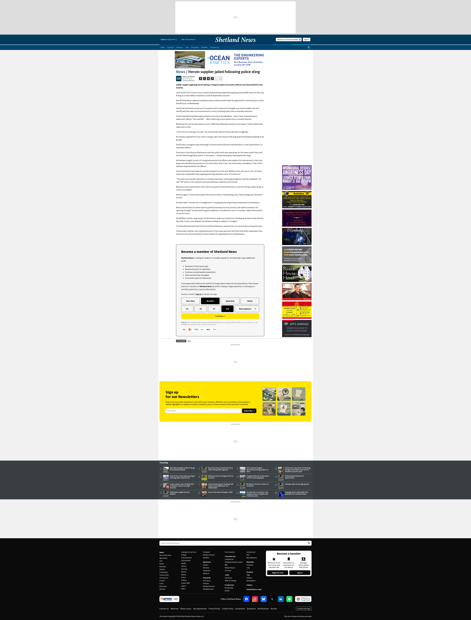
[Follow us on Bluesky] (264, 599)
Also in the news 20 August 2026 (220, 492)
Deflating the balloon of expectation (294, 477)
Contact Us (164, 608)
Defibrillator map (254, 589)
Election (162, 589)
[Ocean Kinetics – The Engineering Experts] (220, 59)
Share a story (185, 608)
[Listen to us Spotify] (289, 599)
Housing (184, 569)
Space (183, 586)
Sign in (306, 39)
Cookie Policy (227, 608)
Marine (183, 572)
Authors (249, 578)
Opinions (207, 562)
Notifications (263, 608)
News (180, 71)
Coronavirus (163, 578)
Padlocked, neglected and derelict (180, 493)
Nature (183, 574)
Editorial (206, 573)
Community (163, 572)
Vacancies (228, 578)
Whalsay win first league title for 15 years (221, 477)
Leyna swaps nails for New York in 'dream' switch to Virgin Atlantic (182, 486)
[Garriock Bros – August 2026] (297, 310)
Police (183, 577)
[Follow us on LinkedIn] (281, 599)
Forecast (250, 565)
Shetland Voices (209, 586)
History (184, 566)
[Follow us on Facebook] (246, 599)
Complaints (240, 608)
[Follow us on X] (272, 599)
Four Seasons (230, 552)
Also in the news (165, 555)
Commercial (230, 556)
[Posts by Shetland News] (178, 78)
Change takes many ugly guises (297, 484)
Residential (229, 588)
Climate (162, 569)
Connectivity (164, 575)
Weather (206, 558)
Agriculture (163, 558)
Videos (249, 585)
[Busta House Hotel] (297, 273)
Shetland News (188, 76)
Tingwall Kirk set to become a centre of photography (258, 477)
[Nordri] (297, 236)
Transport (206, 552)
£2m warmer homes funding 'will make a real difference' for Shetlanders (220, 486)
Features (207, 577)
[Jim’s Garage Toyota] (297, 328)
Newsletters (251, 581)
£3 (187, 309)
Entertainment (186, 558)
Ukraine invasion (209, 555)
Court (161, 583)
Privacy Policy (214, 608)
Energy (183, 555)
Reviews (206, 568)
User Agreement (200, 608)
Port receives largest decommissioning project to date (257, 470)
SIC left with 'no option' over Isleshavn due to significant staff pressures (257, 494)
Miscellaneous (252, 558)
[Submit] (309, 543)
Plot (248, 555)
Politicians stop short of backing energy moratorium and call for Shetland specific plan (297, 470)
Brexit (161, 564)
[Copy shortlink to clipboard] (212, 78)
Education (163, 586)
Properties (229, 585)
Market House (230, 568)
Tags (248, 575)
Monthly (210, 301)
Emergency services (188, 552)
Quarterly (230, 301)
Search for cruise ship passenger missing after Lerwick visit (182, 477)
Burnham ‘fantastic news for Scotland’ (258, 485)
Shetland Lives (208, 589)
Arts (161, 561)
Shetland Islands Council (233, 562)
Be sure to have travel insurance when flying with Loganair (220, 469)
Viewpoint (206, 570)
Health (183, 563)
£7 (214, 309)
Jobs (227, 575)
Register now (277, 572)
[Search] (309, 47)
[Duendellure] (297, 218)
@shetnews (187, 78)
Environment (185, 560)
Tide (248, 568)
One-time (190, 301)
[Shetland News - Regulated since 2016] (169, 599)
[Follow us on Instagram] (255, 599)
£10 (227, 309)
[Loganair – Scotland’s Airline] (297, 291)
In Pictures (207, 581)
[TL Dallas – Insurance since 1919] (297, 254)
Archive (250, 572)
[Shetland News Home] (235, 43)
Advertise (174, 608)
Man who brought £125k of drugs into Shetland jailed (182, 469)
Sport (183, 589)
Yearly (250, 301)
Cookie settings (303, 608)
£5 (201, 309)
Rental (227, 591)
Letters (205, 565)
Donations (251, 608)
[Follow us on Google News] (303, 599)
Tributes (206, 583)
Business (162, 566)
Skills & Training (230, 581)
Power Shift (185, 583)
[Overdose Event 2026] (297, 166)
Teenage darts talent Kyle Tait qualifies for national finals (296, 493)
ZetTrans (228, 570)
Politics (184, 580)
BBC (226, 565)
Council (162, 581)
